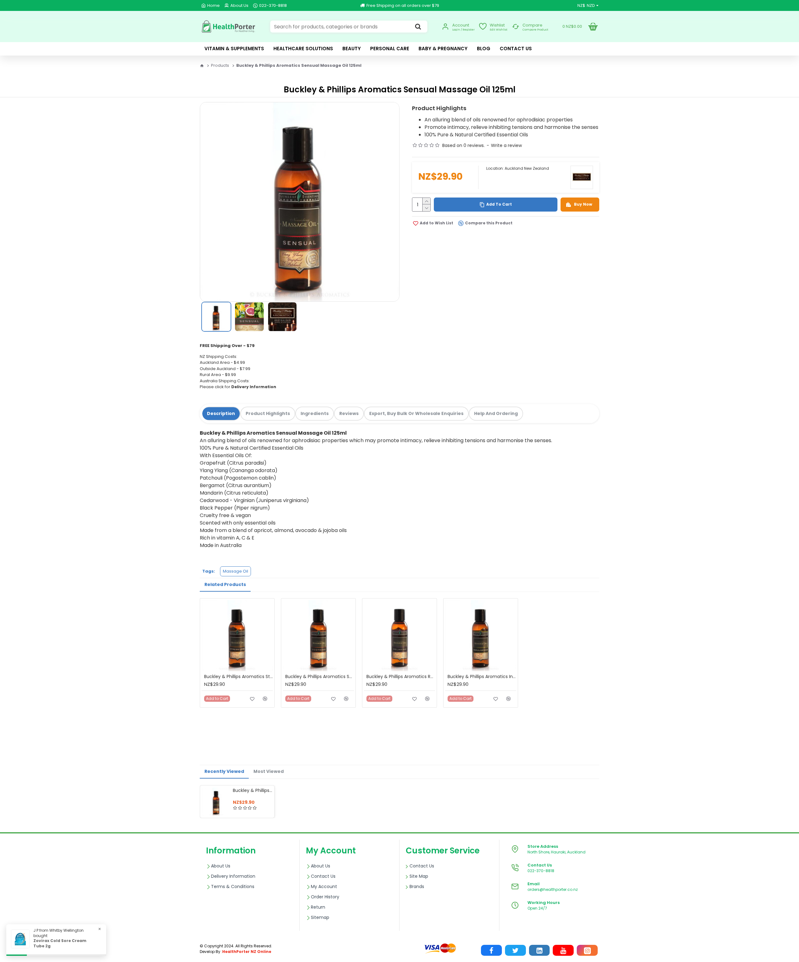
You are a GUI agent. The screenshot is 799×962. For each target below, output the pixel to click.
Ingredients (315, 413)
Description (221, 413)
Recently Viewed (224, 771)
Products (220, 65)
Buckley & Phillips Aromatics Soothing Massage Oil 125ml (319, 676)
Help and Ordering (496, 413)
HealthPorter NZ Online (246, 951)
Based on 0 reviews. (463, 145)
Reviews (349, 413)
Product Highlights (268, 413)
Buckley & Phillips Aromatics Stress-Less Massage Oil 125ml (238, 676)
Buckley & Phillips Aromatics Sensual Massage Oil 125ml (252, 790)
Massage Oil (235, 571)
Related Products (225, 584)
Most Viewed (268, 771)
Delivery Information (253, 386)
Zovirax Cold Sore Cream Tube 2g (59, 943)
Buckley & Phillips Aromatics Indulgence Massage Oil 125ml (482, 676)
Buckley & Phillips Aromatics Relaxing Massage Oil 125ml (400, 676)
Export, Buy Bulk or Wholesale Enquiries (416, 413)
